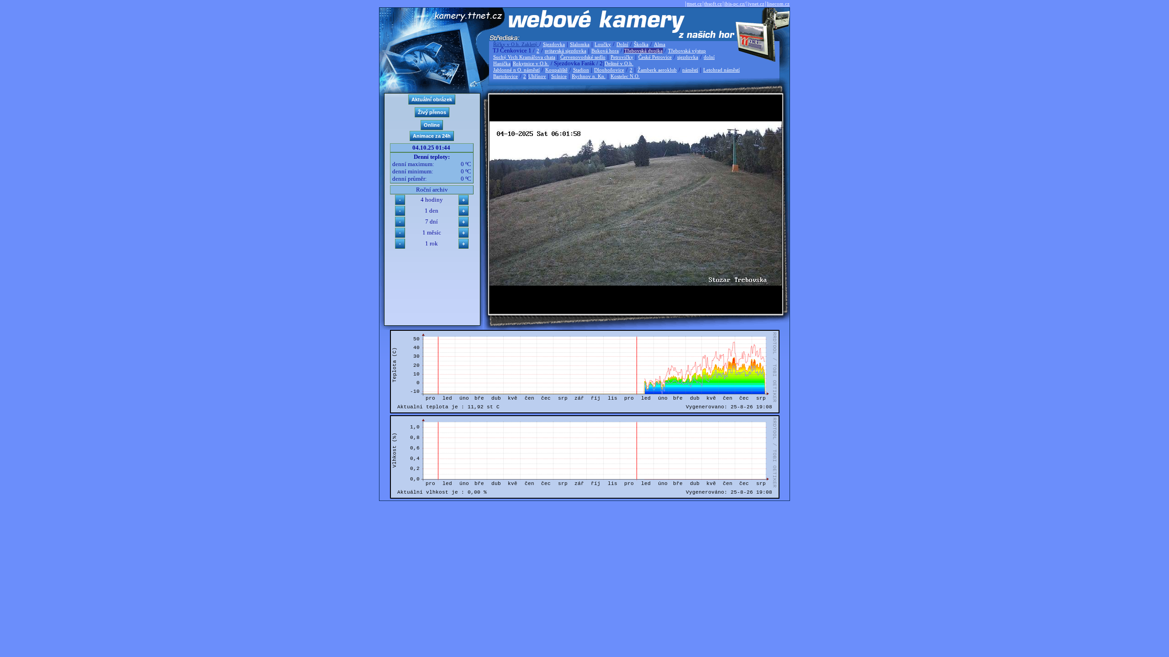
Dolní (622, 44)
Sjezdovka (554, 44)
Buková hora (605, 50)
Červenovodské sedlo (583, 57)
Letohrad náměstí (721, 70)
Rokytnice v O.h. (531, 63)
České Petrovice (655, 57)
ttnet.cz (694, 3)
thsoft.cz (713, 3)
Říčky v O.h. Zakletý (516, 44)
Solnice (559, 76)
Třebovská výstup (687, 50)
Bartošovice (505, 76)
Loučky (603, 44)
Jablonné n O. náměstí (516, 70)
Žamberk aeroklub (657, 70)
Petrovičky (622, 57)
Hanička (502, 63)
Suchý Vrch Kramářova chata (524, 57)
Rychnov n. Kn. (589, 76)
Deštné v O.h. (619, 63)
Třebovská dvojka (643, 50)
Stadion (581, 70)
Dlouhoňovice (609, 70)
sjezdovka (687, 57)
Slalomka (580, 44)
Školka (641, 44)
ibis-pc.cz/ (735, 3)
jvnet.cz (756, 3)
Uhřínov (537, 76)
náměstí (690, 70)
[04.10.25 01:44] (636, 283)
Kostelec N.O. (625, 76)
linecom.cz (778, 3)
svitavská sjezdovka (565, 50)
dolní (709, 57)
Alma (659, 44)
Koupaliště (556, 70)
